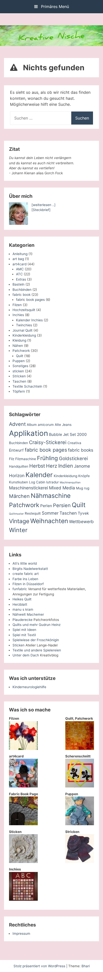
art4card (19, 264)
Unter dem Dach (25, 655)
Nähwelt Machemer (28, 614)
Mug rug (82, 488)
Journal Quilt (22, 330)
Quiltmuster (16, 513)
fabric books (80, 450)
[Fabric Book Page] (23, 824)
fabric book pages (30, 300)
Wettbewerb (81, 521)
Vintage (19, 521)
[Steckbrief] (41, 210)
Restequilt (33, 513)
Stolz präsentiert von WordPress (40, 966)
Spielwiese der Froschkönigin (35, 640)
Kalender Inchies (29, 320)
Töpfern (18, 391)
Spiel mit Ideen (24, 630)
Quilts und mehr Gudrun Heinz (36, 625)
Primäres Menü (54, 6)
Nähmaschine (50, 495)
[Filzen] (23, 749)
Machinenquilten (70, 482)
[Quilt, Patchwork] (79, 749)
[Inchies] (23, 899)
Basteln (18, 284)
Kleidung (19, 340)
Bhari (86, 966)
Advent (17, 424)
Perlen (46, 505)
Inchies (18, 315)
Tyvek (83, 513)
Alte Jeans (63, 425)
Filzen (17, 305)
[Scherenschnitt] (79, 786)
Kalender (39, 475)
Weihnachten (49, 521)
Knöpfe (84, 476)
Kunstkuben (18, 482)
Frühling (47, 458)
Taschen (19, 381)
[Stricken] (79, 862)
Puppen (18, 361)
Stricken (19, 376)
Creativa (74, 443)
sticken (18, 371)
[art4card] (23, 786)
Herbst (37, 466)
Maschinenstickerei (28, 487)
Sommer (50, 513)
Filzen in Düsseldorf (28, 584)
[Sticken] (23, 862)
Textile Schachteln (27, 386)
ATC (19, 274)
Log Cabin (37, 482)
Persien (62, 505)
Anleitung (20, 254)
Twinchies (24, 325)
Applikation (28, 433)
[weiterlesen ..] (44, 205)
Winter (18, 530)
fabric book (21, 295)
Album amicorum (40, 425)
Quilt (19, 356)
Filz (11, 459)
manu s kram (22, 609)
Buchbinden (22, 290)
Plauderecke (22, 620)
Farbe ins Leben (25, 579)
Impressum (21, 933)
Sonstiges (20, 366)
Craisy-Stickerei (47, 442)
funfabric (19, 589)
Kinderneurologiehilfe (29, 687)
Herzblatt (19, 604)
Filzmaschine (25, 459)
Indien (65, 466)
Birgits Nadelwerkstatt (30, 569)
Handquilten (18, 466)
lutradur (52, 482)
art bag (18, 259)
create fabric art (25, 574)
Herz (51, 466)
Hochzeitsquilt (23, 310)
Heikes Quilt (22, 599)
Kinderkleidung (24, 335)
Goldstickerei (73, 458)
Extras (21, 279)
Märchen (19, 496)
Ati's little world (24, 563)
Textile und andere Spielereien (36, 650)
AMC (20, 269)
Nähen (17, 346)
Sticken (18, 645)
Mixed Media (62, 487)
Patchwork (21, 351)
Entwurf (16, 450)
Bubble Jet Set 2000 (68, 434)
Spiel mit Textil (24, 635)
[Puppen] (79, 824)
